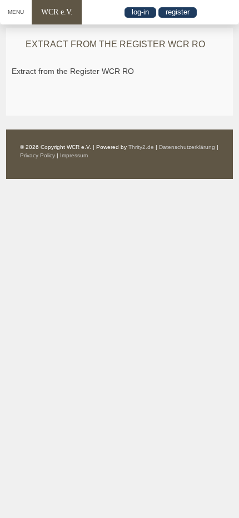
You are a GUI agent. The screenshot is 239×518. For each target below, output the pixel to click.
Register (178, 12)
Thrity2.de (141, 147)
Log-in (140, 12)
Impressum (74, 155)
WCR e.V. (57, 12)
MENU (16, 12)
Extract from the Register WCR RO (73, 71)
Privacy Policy (37, 155)
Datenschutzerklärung (187, 147)
